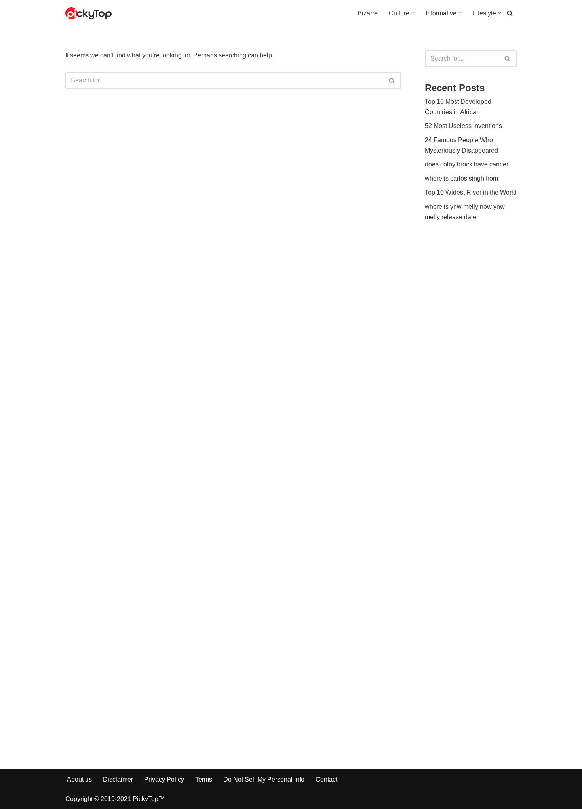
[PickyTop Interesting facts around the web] (88, 13)
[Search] (510, 13)
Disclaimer (118, 779)
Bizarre (368, 13)
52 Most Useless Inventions (463, 125)
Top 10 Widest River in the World (471, 192)
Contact (326, 779)
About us (79, 779)
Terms (203, 779)
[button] (413, 13)
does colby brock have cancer (466, 164)
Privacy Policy (164, 779)
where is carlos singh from (461, 178)
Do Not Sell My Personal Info (263, 779)
